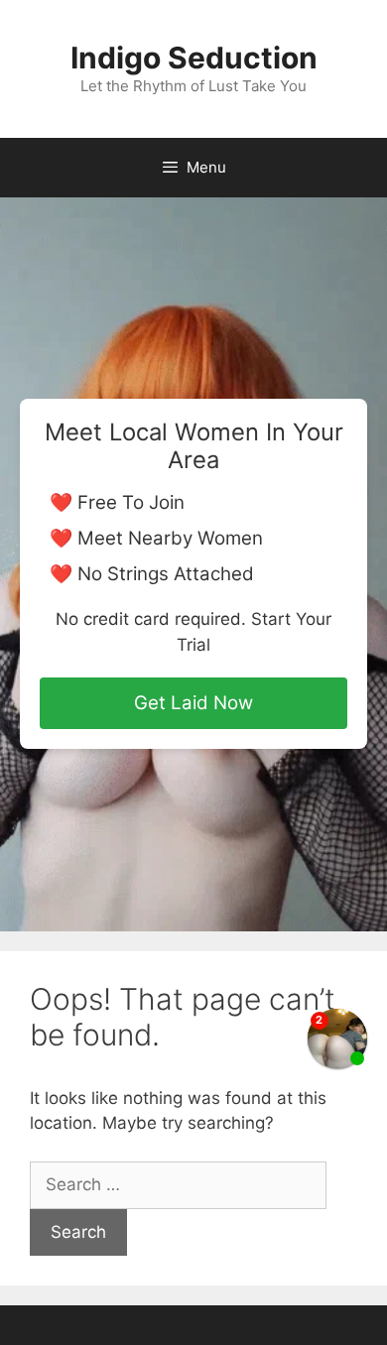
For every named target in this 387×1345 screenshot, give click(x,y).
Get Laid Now (193, 702)
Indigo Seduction (194, 57)
